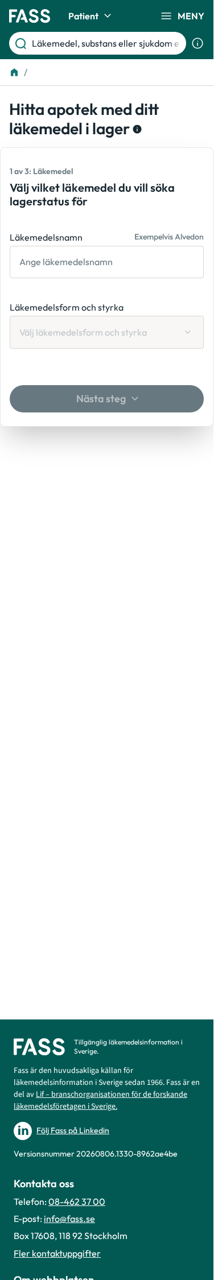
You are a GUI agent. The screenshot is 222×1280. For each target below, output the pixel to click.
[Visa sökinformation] (197, 43)
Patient (83, 16)
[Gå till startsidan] (29, 16)
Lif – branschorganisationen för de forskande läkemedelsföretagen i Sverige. (100, 1100)
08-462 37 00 (76, 1201)
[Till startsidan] (14, 72)
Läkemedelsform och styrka (67, 307)
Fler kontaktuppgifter (57, 1253)
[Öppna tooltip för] (136, 129)
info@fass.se (69, 1218)
